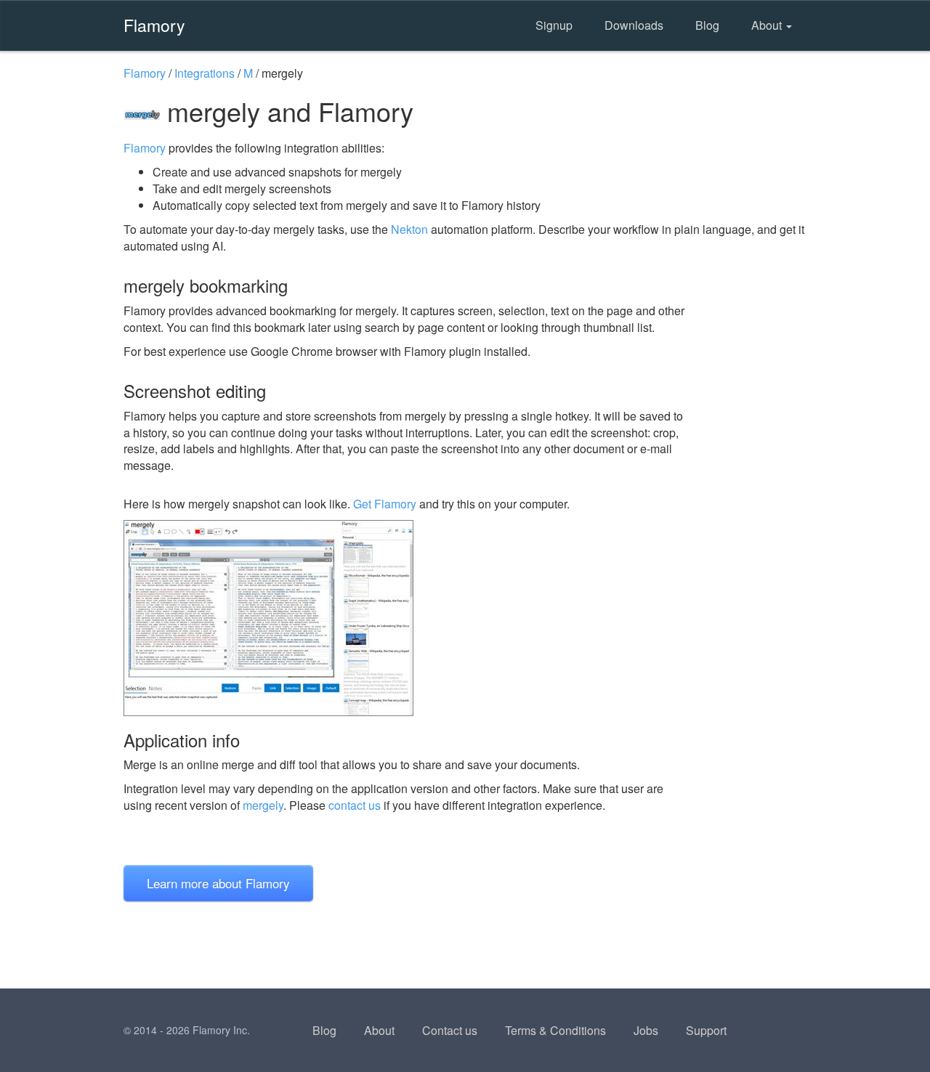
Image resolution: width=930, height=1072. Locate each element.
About (768, 25)
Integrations (204, 73)
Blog (707, 25)
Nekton (409, 229)
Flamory (154, 24)
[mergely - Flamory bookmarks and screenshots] (406, 618)
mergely (263, 805)
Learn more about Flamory (218, 883)
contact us (354, 805)
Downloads (633, 25)
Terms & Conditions (555, 1030)
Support (706, 1030)
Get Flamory (384, 503)
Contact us (449, 1030)
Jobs (646, 1030)
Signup (554, 25)
